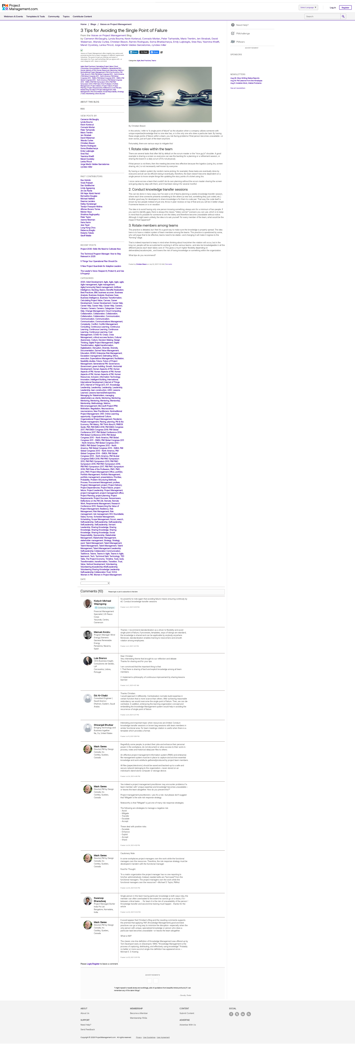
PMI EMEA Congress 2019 (97, 429)
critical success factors (103, 337)
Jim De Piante (86, 190)
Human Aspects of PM (88, 70)
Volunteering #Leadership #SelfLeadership (99, 567)
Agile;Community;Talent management (97, 287)
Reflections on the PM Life (112, 88)
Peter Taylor (86, 217)
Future (99, 361)
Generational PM (115, 68)
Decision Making (106, 340)
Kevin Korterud (133, 38)
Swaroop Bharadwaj (100, 899)
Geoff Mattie (86, 235)
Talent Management (94, 543)
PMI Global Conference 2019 (93, 435)
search (120, 519)
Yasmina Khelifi (211, 41)
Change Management (95, 311)
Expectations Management (102, 358)
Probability (85, 480)
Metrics (120, 70)
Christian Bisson (119, 41)
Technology (115, 556)
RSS (83, 109)
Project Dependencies (90, 487)
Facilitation (104, 68)
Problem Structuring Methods (103, 480)
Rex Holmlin (86, 180)
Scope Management (100, 519)
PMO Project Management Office (99, 472)
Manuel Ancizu (102, 631)
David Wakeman (88, 138)
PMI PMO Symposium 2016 (108, 464)
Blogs (93, 24)
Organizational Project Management (96, 419)
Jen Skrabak (203, 38)
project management (90, 493)
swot (83, 543)
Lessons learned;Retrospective (102, 392)
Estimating (107, 356)
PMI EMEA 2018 (97, 427)
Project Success (101, 498)
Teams (93, 553)
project (104, 485)
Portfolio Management (90, 474)
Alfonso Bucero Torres (90, 209)
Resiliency (104, 509)
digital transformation (104, 345)
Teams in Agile (103, 553)
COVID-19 (97, 334)
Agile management (89, 284)
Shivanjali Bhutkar (103, 724)
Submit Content (187, 1013)
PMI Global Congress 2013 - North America (102, 79)
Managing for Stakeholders (92, 395)
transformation (101, 561)
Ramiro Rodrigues (139, 41)
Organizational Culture (101, 416)
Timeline (109, 559)
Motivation (85, 408)
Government (86, 366)
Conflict (94, 324)
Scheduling (85, 519)
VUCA (114, 572)
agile (122, 282)
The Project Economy (95, 559)
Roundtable (98, 91)
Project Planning (88, 495)
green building (98, 366)
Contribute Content (82, 16)
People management (90, 421)
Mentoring (113, 70)
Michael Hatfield (88, 198)
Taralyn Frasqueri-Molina (91, 206)
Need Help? (86, 1024)
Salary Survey (87, 516)
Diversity (106, 348)
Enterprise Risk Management (109, 353)
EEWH (93, 353)
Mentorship (115, 400)
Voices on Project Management (115, 24)
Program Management (90, 485)
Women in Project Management (107, 574)
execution (85, 358)
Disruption (96, 348)
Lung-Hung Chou (88, 227)
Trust (120, 561)
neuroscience (87, 411)
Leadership (85, 387)
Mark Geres (100, 746)
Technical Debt (102, 556)
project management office (112, 493)
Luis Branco (100, 658)
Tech (92, 556)
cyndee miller (159, 44)
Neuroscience (107, 408)
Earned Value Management (107, 350)
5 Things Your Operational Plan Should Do (99, 261)
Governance (114, 363)
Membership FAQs (138, 1018)
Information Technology (110, 377)
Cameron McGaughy (95, 38)
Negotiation (95, 408)
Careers (118, 305)
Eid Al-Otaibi (101, 695)
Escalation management (91, 356)
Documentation (94, 68)
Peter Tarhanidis (170, 38)
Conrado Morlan (151, 38)
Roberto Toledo (87, 233)
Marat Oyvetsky (89, 44)
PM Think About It (107, 424)
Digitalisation (86, 348)
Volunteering (90, 93)
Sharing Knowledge (99, 527)
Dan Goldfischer (88, 185)
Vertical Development (95, 564)
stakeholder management (92, 540)
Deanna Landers (88, 201)
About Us (85, 1013)
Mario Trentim (188, 38)
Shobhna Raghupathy (90, 214)
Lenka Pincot (106, 44)
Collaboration (86, 313)
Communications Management (108, 321)
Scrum (113, 519)
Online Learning (112, 414)
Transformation (87, 561)
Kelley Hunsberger (89, 204)
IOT (107, 385)
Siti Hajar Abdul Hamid (90, 193)
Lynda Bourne (115, 38)
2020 (83, 282)
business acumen (106, 292)
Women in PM (87, 574)
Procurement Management (100, 482)
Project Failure (107, 86)
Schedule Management (104, 516)
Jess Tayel (85, 225)
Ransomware (115, 498)
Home (84, 24)
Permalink (168, 264)
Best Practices (90, 66)
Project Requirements (95, 88)
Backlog (95, 290)
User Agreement (163, 1037)
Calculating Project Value (104, 66)
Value (83, 564)
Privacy (139, 1037)
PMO (112, 469)
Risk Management (101, 511)
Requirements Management (98, 503)
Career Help (117, 303)
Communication (113, 316)
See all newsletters (237, 88)
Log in (333, 7)
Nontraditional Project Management (93, 72)
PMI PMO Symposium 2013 (97, 461)
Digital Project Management (101, 342)
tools (122, 559)
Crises (105, 334)
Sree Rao (196, 41)
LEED (109, 390)
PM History (94, 424)
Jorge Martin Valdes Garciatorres (132, 44)
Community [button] (53, 16)
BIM (95, 292)
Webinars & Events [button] (13, 16)
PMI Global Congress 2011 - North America (95, 76)
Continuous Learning (100, 327)
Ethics (115, 356)
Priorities (117, 477)
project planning (103, 495)
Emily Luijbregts (181, 41)
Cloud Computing (113, 311)
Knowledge (115, 385)
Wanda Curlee (101, 41)
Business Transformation (111, 298)
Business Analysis (96, 295)
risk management (100, 514)
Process (84, 482)
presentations (107, 477)
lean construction (98, 390)
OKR (102, 414)
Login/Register (93, 964)
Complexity (85, 324)
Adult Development (94, 282)
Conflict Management (108, 324)
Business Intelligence (90, 298)
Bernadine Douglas (89, 196)
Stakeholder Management (104, 538)
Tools (83, 93)
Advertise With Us (188, 1024)
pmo (82, 472)
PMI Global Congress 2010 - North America (109, 74)
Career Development (102, 303)
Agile (82, 66)
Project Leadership (95, 490)
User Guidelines (149, 1037)
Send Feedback (88, 1029)
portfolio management (90, 477)
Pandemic (117, 419)
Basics (102, 290)
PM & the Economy (112, 72)
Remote (107, 501)
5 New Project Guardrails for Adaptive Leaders (101, 266)
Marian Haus (86, 212)
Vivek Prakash (87, 183)
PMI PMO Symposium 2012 (99, 82)
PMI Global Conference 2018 (109, 432)
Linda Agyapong (88, 188)
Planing (103, 421)
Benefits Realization (115, 290)
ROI (92, 91)
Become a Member (139, 1013)
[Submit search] (343, 16)
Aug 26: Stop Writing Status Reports (244, 78)
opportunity (85, 416)
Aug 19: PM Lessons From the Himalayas (246, 80)
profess (116, 482)
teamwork (85, 556)
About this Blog (90, 102)
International (112, 379)
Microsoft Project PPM (107, 406)
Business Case (111, 295)
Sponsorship (98, 535)
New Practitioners (101, 411)
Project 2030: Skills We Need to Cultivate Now (101, 249)
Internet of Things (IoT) (95, 385)
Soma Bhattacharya (161, 41)
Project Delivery (96, 86)
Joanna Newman (88, 220)
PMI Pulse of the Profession (102, 84)
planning (111, 421)
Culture (94, 340)
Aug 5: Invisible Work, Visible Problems (245, 83)
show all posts (100, 93)
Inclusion (95, 377)
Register (345, 7)
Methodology (97, 403)
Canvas (106, 300)
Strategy (121, 91)
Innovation (85, 379)
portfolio (118, 472)
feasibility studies (88, 361)
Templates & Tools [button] (35, 16)
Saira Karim (86, 222)
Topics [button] (66, 16)
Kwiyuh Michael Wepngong (102, 602)
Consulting (85, 327)
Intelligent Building (98, 379)
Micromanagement (89, 406)
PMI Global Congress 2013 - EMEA (109, 78)
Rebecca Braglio (88, 230)
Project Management (113, 490)
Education (85, 353)
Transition (112, 561)
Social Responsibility (110, 91)
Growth (109, 366)
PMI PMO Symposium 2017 (92, 466)
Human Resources (103, 70)
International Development (92, 382)
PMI (92, 74)
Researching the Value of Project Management (96, 90)
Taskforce (85, 553)
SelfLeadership (87, 522)
